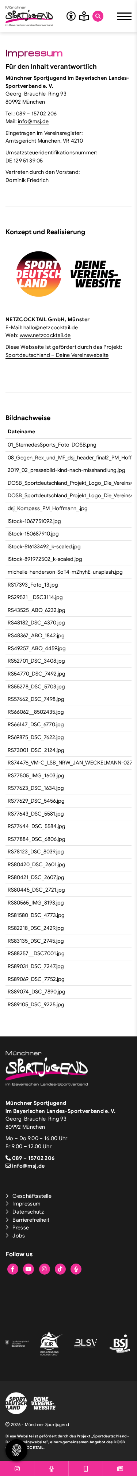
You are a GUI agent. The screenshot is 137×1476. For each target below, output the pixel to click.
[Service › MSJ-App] (86, 1468)
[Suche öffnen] (97, 16)
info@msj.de (33, 121)
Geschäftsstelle (32, 1196)
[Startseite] (29, 16)
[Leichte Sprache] (84, 16)
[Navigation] (124, 16)
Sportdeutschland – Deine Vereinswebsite (57, 355)
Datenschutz (28, 1211)
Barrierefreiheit (30, 1220)
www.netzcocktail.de (45, 335)
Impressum (26, 1203)
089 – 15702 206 (36, 113)
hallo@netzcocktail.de (50, 327)
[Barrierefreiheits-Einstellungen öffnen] (71, 16)
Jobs (18, 1235)
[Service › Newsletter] (120, 1468)
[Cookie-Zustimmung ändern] (16, 1450)
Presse (20, 1227)
